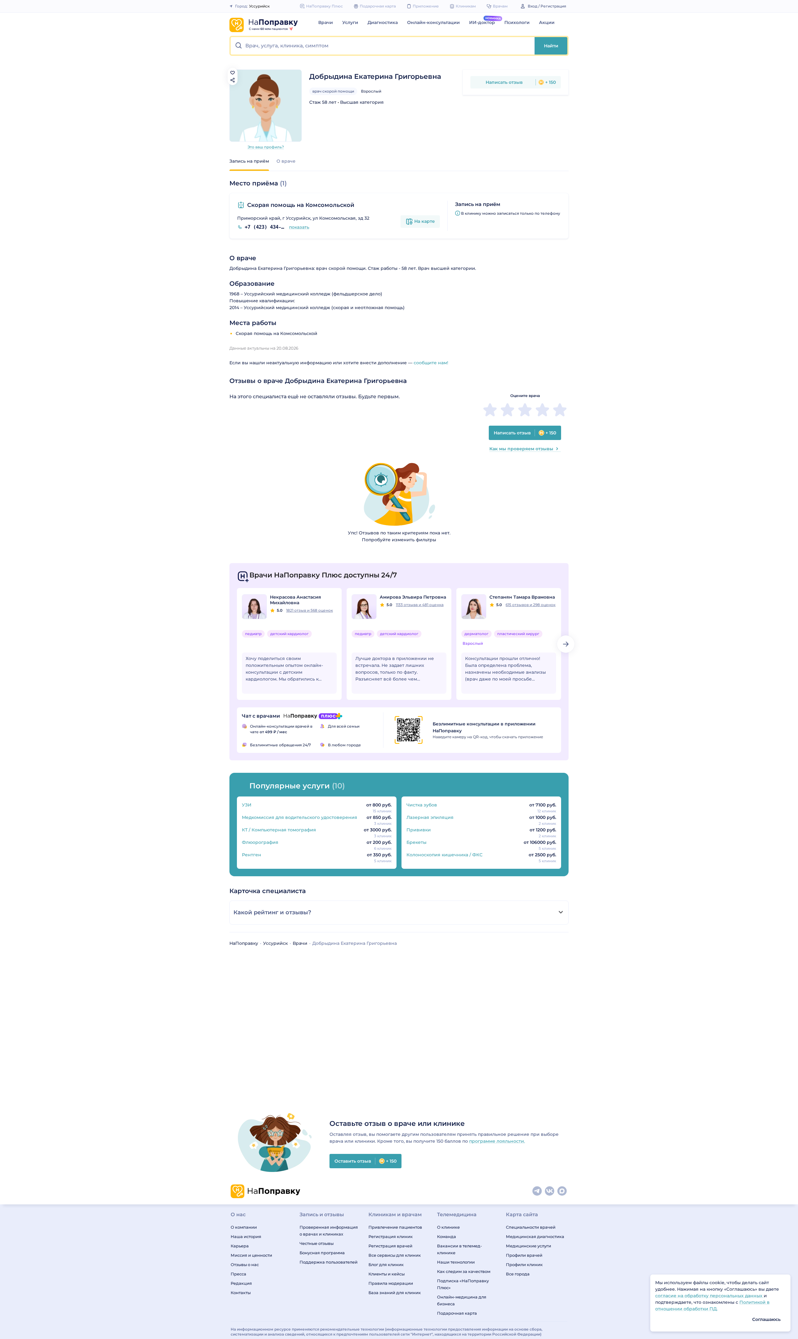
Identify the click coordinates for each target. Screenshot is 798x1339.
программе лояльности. (497, 1141)
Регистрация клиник (390, 1236)
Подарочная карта (457, 1313)
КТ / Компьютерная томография (279, 830)
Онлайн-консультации (433, 22)
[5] (560, 409)
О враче (286, 161)
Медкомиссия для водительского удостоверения (299, 817)
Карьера (240, 1245)
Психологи (517, 22)
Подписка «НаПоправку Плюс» (463, 1284)
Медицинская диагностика (535, 1236)
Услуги (350, 22)
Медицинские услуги (528, 1245)
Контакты (241, 1292)
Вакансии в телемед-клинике (459, 1249)
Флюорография (260, 842)
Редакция (241, 1283)
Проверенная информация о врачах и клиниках (329, 1230)
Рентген (251, 855)
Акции (547, 22)
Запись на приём (249, 161)
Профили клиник (524, 1264)
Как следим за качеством (463, 1271)
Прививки (418, 830)
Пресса (238, 1273)
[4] (542, 409)
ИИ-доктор (482, 22)
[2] (507, 409)
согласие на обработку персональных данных (709, 1295)
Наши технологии (456, 1262)
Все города (518, 1273)
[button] (383, 46)
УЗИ (247, 805)
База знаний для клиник (394, 1292)
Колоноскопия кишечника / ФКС (444, 855)
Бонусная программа (322, 1252)
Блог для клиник (386, 1264)
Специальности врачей (530, 1227)
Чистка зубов (421, 805)
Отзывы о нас (245, 1264)
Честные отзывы (317, 1243)
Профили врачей (524, 1255)
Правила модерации (390, 1283)
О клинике (448, 1227)
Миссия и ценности (251, 1255)
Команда (446, 1236)
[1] (490, 409)
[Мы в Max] (562, 1191)
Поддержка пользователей (329, 1262)
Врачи (325, 22)
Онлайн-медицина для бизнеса (461, 1300)
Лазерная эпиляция (430, 817)
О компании (244, 1227)
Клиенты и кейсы (386, 1273)
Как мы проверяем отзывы (521, 449)
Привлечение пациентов (395, 1227)
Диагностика (383, 22)
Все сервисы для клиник (394, 1255)
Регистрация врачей (390, 1245)
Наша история (246, 1236)
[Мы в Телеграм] (537, 1191)
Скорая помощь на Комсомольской (300, 205)
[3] (525, 409)
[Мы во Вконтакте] (550, 1191)
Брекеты (416, 842)
